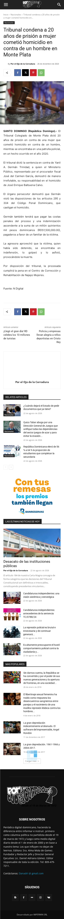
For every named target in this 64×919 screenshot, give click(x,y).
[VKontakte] (48, 897)
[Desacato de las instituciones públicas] (32, 543)
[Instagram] (40, 897)
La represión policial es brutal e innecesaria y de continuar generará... (39, 631)
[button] (5, 4)
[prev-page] (5, 467)
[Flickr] (32, 897)
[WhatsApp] (41, 72)
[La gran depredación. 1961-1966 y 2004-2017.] (12, 749)
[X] (25, 72)
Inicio (5, 14)
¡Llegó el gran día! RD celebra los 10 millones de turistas (16, 335)
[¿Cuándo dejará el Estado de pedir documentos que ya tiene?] (12, 410)
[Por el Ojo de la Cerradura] (5, 64)
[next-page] (11, 467)
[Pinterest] (33, 72)
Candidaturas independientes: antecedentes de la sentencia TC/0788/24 (39, 613)
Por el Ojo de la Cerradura (23, 63)
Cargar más (31, 761)
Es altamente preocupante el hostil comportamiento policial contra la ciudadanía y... (41, 648)
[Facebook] (17, 72)
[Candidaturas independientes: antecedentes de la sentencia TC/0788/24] (11, 614)
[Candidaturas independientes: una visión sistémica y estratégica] (11, 598)
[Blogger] (15, 897)
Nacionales (16, 14)
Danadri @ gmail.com (31, 873)
